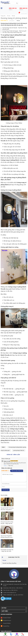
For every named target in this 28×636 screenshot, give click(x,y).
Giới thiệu (5, 611)
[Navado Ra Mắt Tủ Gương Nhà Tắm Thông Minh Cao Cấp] (7, 502)
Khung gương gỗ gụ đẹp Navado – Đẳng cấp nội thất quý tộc (7, 522)
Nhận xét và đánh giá (7, 468)
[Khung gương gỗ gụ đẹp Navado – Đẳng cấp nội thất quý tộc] (7, 515)
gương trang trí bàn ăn (18, 450)
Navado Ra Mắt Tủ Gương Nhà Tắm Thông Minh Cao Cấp (7, 508)
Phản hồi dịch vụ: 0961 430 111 (10, 590)
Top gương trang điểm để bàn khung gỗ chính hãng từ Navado (6, 536)
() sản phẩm (24, 13)
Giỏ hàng (23, 12)
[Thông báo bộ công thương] (6, 600)
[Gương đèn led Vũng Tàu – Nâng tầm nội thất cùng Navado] (7, 543)
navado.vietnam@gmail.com (9, 592)
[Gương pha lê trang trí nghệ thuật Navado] (5, 2)
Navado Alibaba (6, 623)
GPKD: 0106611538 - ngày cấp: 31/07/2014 (13, 594)
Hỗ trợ (4, 608)
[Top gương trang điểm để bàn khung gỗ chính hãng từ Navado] (7, 529)
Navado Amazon (7, 620)
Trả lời (5, 465)
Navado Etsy (6, 626)
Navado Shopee (7, 617)
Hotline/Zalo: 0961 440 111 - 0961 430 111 (13, 588)
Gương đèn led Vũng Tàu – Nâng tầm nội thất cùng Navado (7, 550)
